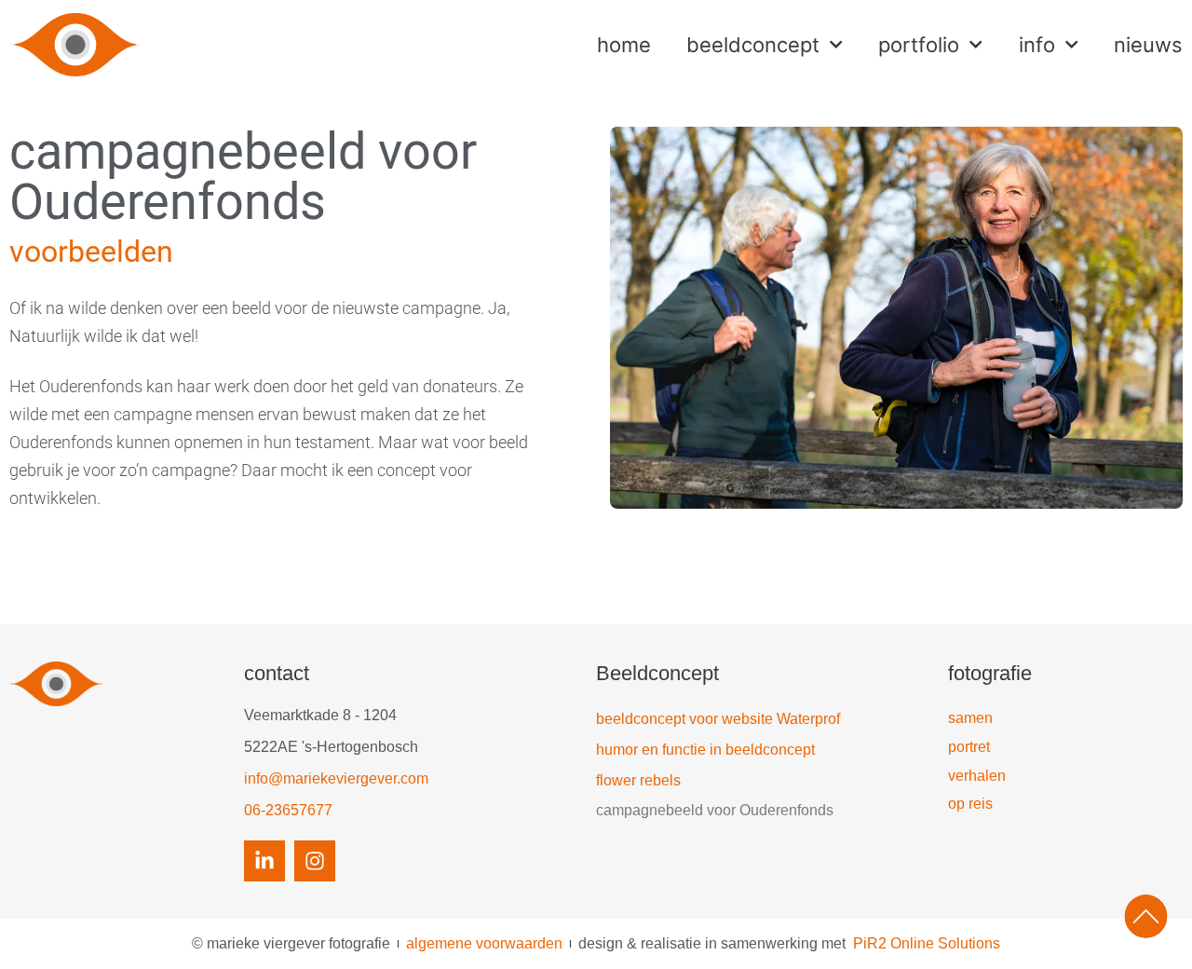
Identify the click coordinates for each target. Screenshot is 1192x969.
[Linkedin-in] (264, 860)
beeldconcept (753, 45)
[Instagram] (314, 860)
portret (969, 747)
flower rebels (638, 780)
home (624, 45)
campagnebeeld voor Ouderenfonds (714, 810)
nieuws (1148, 45)
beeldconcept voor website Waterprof (718, 719)
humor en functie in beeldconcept (705, 749)
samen (970, 718)
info (1037, 45)
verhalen (977, 776)
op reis (970, 804)
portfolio (918, 45)
